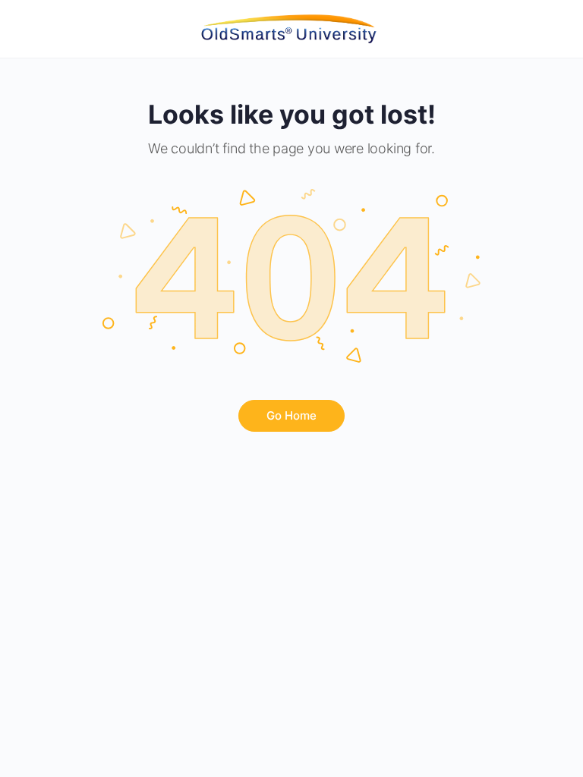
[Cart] (554, 29)
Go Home (291, 415)
